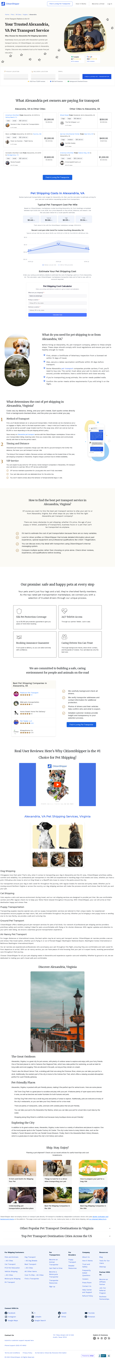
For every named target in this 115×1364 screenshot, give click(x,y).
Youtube (91, 1313)
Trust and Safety (86, 1265)
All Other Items (31, 1271)
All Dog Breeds (31, 1261)
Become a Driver (98, 4)
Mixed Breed (64, 115)
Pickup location (12, 71)
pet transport (67, 368)
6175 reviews (75, 61)
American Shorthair (12, 115)
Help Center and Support (87, 1291)
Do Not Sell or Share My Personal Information (50, 1353)
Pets (12, 14)
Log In (109, 4)
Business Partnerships (104, 1298)
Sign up (52, 1286)
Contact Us (86, 1286)
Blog (101, 1257)
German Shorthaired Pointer (70, 134)
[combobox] (16, 76)
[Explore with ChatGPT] (94, 1338)
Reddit (63, 1313)
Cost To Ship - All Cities (34, 1275)
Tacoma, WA (37, 134)
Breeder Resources (72, 1267)
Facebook (11, 1313)
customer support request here (23, 1340)
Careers (85, 1279)
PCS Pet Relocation (12, 1268)
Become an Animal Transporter (53, 1262)
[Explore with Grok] (105, 1338)
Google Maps (13, 1320)
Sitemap (102, 1267)
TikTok (63, 1317)
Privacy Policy (27, 1353)
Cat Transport (10, 1264)
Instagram (12, 1317)
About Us (86, 1257)
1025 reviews (91, 61)
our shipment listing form (97, 1219)
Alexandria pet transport (26, 434)
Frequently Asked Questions (86, 1272)
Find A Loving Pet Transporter (59, 4)
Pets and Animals (11, 1257)
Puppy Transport (72, 1261)
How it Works (81, 4)
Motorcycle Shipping (12, 1279)
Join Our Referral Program (102, 1290)
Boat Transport (30, 1264)
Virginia (25, 14)
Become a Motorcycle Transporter (53, 1274)
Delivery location (41, 71)
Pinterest (91, 1317)
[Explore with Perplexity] (101, 1338)
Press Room (87, 1282)
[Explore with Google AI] (98, 1338)
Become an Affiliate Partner (103, 1281)
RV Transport (10, 1282)
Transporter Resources (53, 1281)
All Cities (18, 14)
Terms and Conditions (12, 1353)
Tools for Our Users (104, 1262)
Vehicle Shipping (11, 1271)
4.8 (88, 59)
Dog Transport (30, 1257)
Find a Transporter (32, 1279)
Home (7, 14)
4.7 (72, 59)
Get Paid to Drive (55, 1268)
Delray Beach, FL (11, 117)
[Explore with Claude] (108, 1338)
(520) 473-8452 (21, 1345)
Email (60, 71)
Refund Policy (87, 1296)
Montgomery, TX (13, 155)
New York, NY (88, 134)
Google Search (40, 1320)
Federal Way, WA (83, 153)
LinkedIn (38, 1317)
